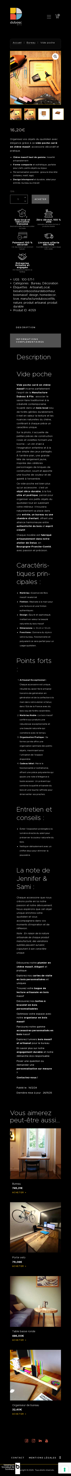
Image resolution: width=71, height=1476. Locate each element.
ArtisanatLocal (40, 287)
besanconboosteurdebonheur (34, 291)
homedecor (48, 295)
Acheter (40, 199)
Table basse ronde (23, 1331)
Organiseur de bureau (25, 1405)
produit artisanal (35, 302)
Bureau (31, 42)
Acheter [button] (18, 1192)
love (16, 298)
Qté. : (13, 191)
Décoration (50, 283)
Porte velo (18, 1257)
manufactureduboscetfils (38, 298)
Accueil (17, 42)
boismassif (20, 295)
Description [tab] (26, 327)
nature (17, 302)
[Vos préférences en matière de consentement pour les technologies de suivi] (64, 1469)
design (33, 295)
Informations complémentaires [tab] (30, 340)
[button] (49, 16)
